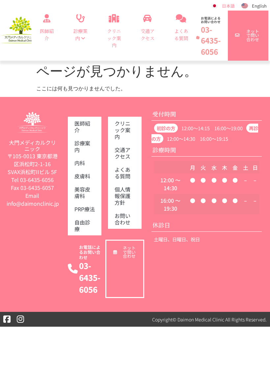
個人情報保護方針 (122, 195)
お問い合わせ (122, 219)
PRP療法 (84, 209)
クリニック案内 (114, 37)
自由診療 (82, 225)
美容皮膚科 (82, 192)
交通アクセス (147, 34)
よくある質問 (181, 34)
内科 (79, 163)
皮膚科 (82, 176)
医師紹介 (47, 34)
